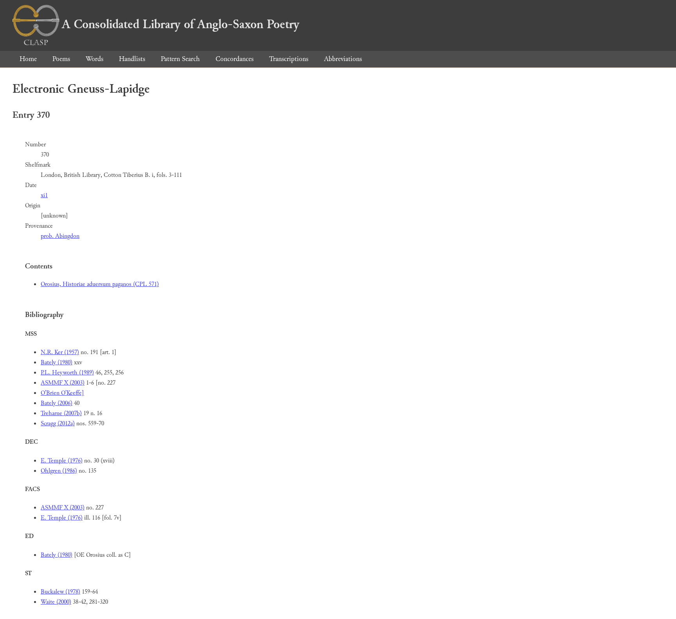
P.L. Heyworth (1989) (67, 372)
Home (28, 59)
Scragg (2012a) (58, 423)
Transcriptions (288, 59)
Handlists (132, 59)
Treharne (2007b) (61, 413)
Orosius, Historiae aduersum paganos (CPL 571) (100, 284)
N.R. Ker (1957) (60, 352)
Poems (61, 59)
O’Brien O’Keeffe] (62, 393)
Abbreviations (343, 59)
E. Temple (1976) (62, 460)
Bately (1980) (56, 362)
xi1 (44, 195)
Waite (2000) (56, 601)
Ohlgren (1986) (59, 470)
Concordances (235, 59)
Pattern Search (180, 59)
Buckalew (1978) (60, 591)
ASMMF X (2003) (62, 382)
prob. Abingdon (60, 236)
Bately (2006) (56, 403)
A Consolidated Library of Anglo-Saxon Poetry (180, 24)
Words (94, 59)
